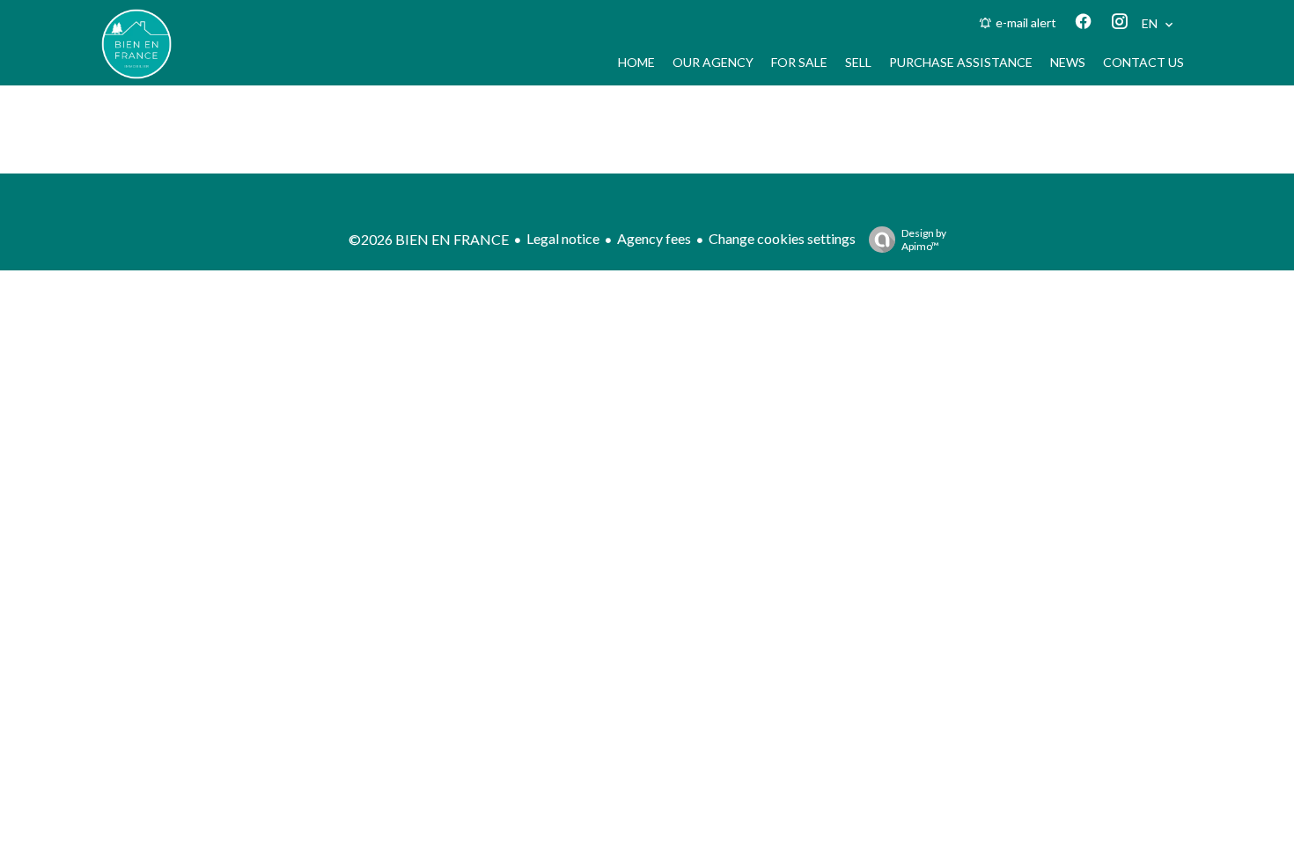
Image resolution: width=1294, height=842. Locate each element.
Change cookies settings (782, 238)
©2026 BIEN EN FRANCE (429, 239)
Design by (923, 239)
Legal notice (562, 238)
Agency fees (654, 238)
